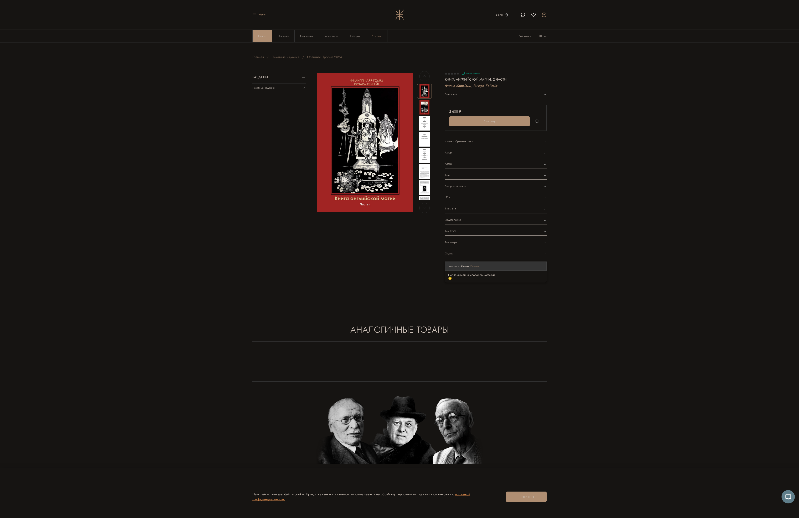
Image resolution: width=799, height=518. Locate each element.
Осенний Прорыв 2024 (324, 57)
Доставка (377, 36)
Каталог (262, 36)
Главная (258, 57)
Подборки (354, 36)
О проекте (283, 36)
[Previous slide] (324, 142)
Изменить (474, 266)
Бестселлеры (330, 36)
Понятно (526, 497)
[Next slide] (406, 142)
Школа (543, 36)
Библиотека (525, 36)
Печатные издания (285, 57)
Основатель (306, 36)
